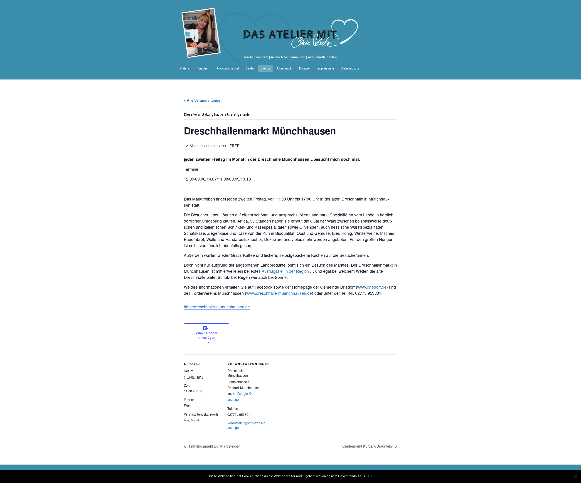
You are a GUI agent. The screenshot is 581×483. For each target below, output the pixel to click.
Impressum (325, 68)
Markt (195, 420)
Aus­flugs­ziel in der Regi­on (285, 271)
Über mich (284, 68)
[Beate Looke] (275, 59)
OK (370, 476)
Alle (186, 420)
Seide (250, 68)
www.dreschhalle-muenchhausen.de (279, 293)
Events (265, 68)
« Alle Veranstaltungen (203, 100)
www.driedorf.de (372, 287)
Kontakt (304, 68)
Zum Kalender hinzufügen (206, 335)
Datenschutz (350, 68)
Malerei (184, 68)
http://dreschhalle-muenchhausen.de (217, 307)
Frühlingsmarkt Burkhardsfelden (214, 446)
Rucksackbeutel (227, 68)
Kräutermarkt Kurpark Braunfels (367, 446)
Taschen (203, 68)
